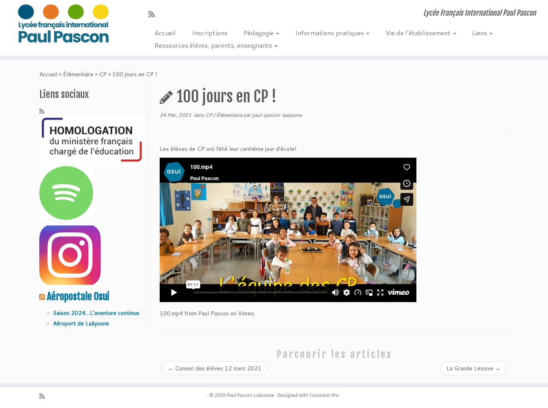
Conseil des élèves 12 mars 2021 (215, 368)
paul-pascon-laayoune (277, 115)
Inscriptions (209, 32)
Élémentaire (78, 74)
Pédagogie (259, 32)
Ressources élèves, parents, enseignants (214, 45)
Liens (480, 32)
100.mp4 (171, 313)
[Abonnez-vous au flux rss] (154, 14)
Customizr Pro (324, 395)
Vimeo (246, 313)
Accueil (165, 32)
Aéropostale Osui (78, 296)
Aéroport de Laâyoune (81, 323)
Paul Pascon (213, 313)
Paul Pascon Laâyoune (250, 395)
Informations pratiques (330, 32)
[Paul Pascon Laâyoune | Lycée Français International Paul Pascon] (63, 24)
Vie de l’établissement (419, 32)
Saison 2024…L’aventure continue (96, 313)
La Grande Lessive (474, 368)
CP (103, 74)
